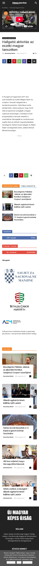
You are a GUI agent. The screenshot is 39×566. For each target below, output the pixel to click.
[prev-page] (3, 225)
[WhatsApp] (19, 61)
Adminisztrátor (7, 467)
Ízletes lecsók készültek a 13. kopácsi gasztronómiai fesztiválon (25, 217)
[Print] (34, 61)
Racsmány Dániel (10, 53)
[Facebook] (4, 61)
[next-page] (7, 225)
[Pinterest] (14, 61)
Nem (19, 562)
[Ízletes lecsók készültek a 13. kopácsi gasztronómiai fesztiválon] (7, 217)
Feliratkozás (31, 252)
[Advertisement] (19, 79)
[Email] (29, 61)
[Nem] (36, 558)
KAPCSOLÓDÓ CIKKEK (10, 186)
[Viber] (24, 61)
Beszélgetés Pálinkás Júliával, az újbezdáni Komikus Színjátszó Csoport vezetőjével (17, 370)
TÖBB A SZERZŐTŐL (28, 186)
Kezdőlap (5, 8)
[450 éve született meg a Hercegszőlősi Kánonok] (19, 457)
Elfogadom (11, 562)
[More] (31, 175)
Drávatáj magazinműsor (17, 8)
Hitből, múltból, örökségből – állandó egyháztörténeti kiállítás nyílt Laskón (16, 492)
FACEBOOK (7, 232)
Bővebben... (27, 562)
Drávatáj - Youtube (9, 246)
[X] (9, 61)
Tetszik (33, 238)
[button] (3, 3)
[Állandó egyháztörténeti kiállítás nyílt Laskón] (7, 207)
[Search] (36, 3)
